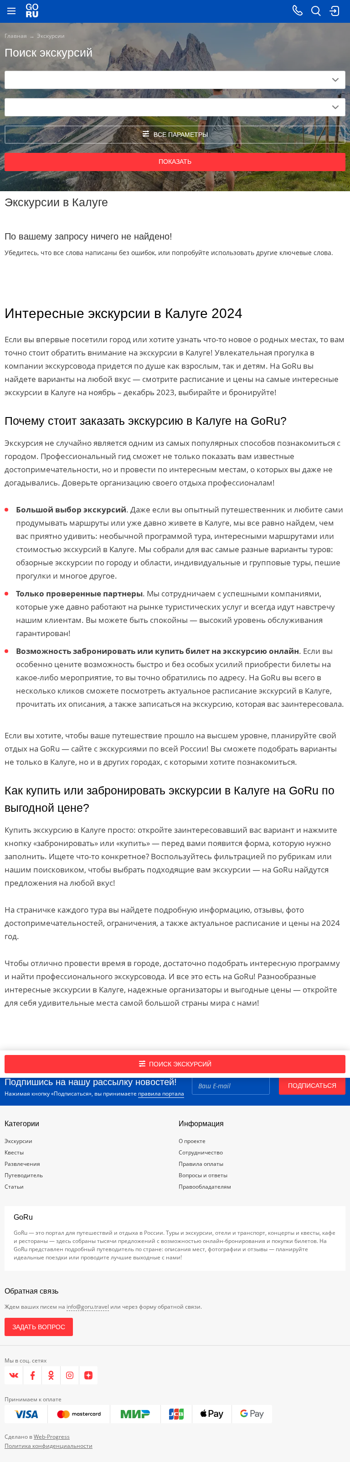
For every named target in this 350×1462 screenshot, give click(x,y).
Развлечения (22, 1164)
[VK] (14, 1375)
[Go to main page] (32, 11)
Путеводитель (24, 1175)
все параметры (181, 134)
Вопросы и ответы (203, 1175)
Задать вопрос (38, 1327)
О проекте (192, 1141)
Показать (175, 161)
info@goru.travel (88, 1307)
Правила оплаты (201, 1164)
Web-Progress (52, 1437)
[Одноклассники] (51, 1375)
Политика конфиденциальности (49, 1446)
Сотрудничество (201, 1152)
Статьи (14, 1186)
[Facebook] (32, 1375)
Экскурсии (18, 1141)
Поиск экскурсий (180, 1064)
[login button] (334, 11)
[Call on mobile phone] (297, 11)
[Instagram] (70, 1375)
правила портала (161, 1093)
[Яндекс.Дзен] (88, 1375)
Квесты (14, 1152)
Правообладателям (205, 1186)
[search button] (316, 11)
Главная (16, 36)
